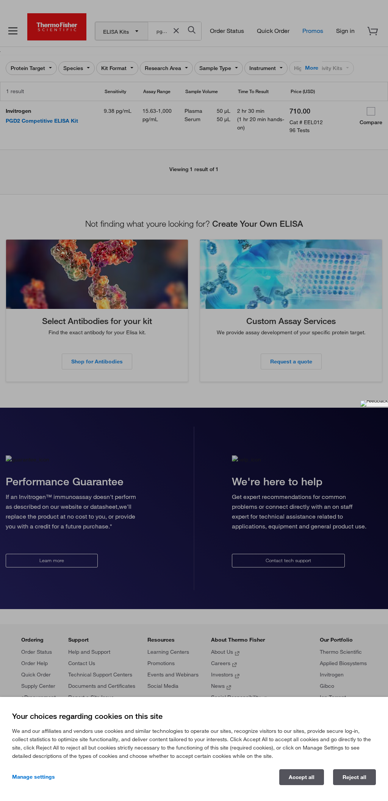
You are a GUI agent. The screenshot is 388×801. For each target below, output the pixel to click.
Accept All (301, 777)
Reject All (354, 777)
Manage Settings (33, 776)
